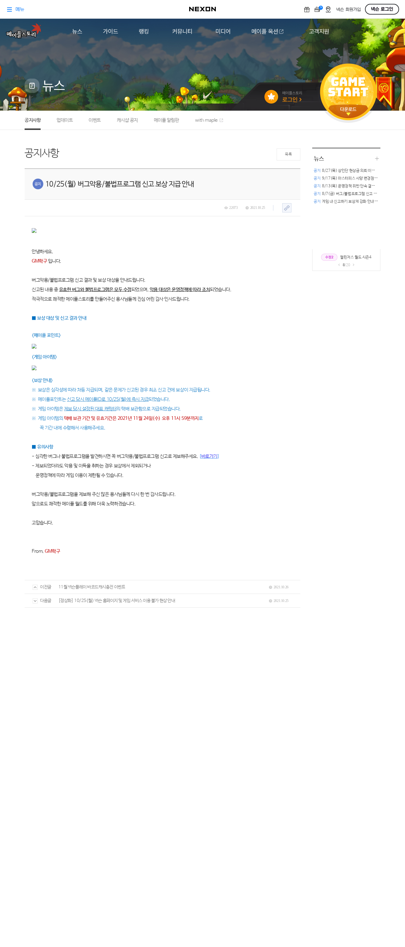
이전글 (45, 587)
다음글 (45, 600)
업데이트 (65, 120)
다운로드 (348, 111)
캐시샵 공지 (127, 120)
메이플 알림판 (166, 120)
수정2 (329, 257)
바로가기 (209, 456)
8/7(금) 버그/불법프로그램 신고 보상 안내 (351, 194)
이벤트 (95, 120)
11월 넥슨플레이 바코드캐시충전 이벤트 (91, 587)
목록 (288, 154)
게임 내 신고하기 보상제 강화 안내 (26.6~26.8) (355, 201)
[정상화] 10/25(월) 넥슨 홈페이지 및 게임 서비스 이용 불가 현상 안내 (116, 600)
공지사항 (33, 120)
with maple (206, 120)
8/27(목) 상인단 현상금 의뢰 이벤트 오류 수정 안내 (357, 171)
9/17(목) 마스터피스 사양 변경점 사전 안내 (351, 178)
